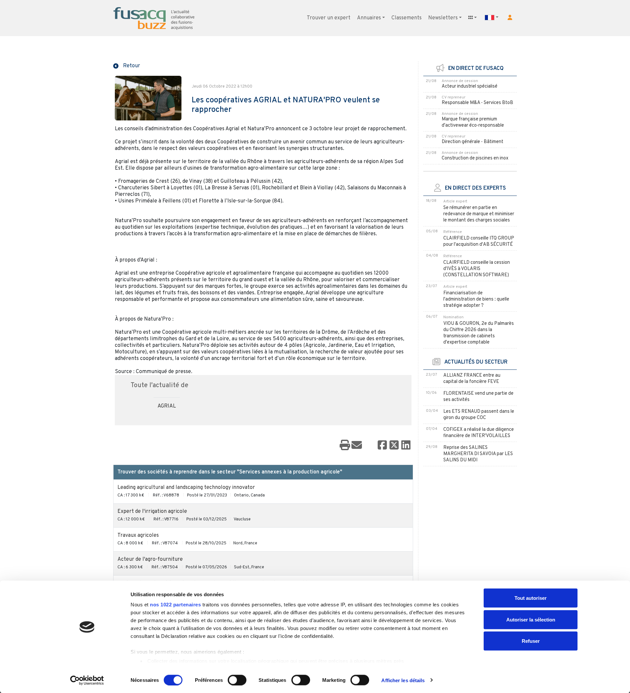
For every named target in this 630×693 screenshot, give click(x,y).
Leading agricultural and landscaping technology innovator (186, 487)
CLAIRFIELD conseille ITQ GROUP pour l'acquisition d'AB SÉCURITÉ (478, 241)
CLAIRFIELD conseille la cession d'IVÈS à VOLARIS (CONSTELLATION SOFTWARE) (476, 269)
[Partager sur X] (394, 445)
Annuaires (369, 18)
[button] (510, 17)
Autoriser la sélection (530, 619)
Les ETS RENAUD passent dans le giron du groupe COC (478, 415)
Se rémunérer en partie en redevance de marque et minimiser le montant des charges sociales (478, 214)
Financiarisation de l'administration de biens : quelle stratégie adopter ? (476, 299)
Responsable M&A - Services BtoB (477, 103)
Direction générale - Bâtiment (472, 142)
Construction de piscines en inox (475, 158)
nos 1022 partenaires (175, 604)
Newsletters (443, 18)
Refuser (531, 641)
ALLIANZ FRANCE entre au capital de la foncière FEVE (471, 378)
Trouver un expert (328, 18)
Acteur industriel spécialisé (469, 86)
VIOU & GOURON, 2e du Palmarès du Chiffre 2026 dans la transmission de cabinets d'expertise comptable (478, 333)
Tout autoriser (530, 598)
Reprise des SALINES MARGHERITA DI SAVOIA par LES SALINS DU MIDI (478, 454)
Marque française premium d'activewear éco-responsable (473, 122)
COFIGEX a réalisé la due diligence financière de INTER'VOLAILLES (478, 433)
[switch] (237, 680)
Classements (406, 18)
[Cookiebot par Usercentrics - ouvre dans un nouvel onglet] (87, 680)
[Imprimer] (345, 445)
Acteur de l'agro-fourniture (150, 559)
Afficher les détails (403, 680)
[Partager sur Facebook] (382, 445)
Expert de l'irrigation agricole (152, 511)
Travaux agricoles (138, 535)
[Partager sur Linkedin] (405, 445)
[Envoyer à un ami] (356, 445)
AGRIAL (167, 406)
